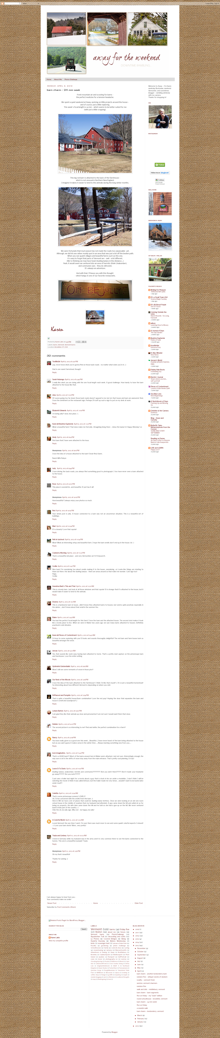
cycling (126, 948)
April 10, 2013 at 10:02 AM (77, 836)
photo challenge (119, 946)
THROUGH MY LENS (158, 292)
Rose (54, 484)
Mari (54, 526)
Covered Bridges (110, 939)
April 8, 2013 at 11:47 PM (66, 566)
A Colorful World (58, 820)
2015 (137, 939)
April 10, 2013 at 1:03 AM (75, 820)
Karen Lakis (59, 342)
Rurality (93, 946)
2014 (137, 942)
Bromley (94, 955)
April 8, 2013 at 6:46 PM (73, 379)
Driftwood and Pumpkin (61, 695)
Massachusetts (121, 950)
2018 (137, 929)
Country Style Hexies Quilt (160, 388)
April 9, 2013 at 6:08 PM (67, 738)
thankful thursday (98, 941)
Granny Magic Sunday (159, 299)
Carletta (55, 793)
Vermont (61, 345)
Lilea (54, 395)
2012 (137, 1026)
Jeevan (55, 651)
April (139, 971)
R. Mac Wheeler (156, 353)
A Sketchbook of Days (159, 401)
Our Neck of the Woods (61, 680)
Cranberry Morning (59, 553)
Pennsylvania (123, 968)
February (140, 1019)
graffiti (110, 975)
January (140, 1022)
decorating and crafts (116, 937)
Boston (98, 932)
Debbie (55, 724)
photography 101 (112, 959)
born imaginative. (59, 753)
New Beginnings (157, 396)
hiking (123, 939)
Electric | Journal (157, 377)
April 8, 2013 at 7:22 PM (82, 424)
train (109, 979)
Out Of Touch (156, 307)
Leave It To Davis (59, 769)
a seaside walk (142, 1008)
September (141, 955)
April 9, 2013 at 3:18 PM (79, 680)
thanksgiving (102, 979)
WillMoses (100, 972)
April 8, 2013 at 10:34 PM (65, 526)
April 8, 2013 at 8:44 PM (65, 468)
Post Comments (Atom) (66, 907)
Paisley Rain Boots (158, 370)
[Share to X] (81, 342)
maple (125, 975)
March (139, 1015)
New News (155, 355)
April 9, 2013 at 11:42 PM (75, 753)
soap (94, 979)
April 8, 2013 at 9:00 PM (66, 484)
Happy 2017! (155, 450)
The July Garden (156, 333)
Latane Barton (57, 711)
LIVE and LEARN (157, 448)
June (139, 965)
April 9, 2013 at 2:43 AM (66, 617)
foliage (103, 975)
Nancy (54, 738)
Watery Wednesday (118, 941)
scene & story (116, 948)
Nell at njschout (58, 539)
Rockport (111, 957)
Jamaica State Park (120, 943)
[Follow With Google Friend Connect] (160, 184)
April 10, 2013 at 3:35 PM (71, 851)
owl (104, 977)
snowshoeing (98, 950)
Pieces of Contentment (159, 387)
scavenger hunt (104, 943)
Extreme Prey (156, 347)
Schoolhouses (96, 948)
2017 (137, 933)
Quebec (101, 957)
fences (122, 932)
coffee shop (95, 975)
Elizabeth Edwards (59, 411)
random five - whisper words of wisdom (152, 977)
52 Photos (95, 939)
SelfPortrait (122, 957)
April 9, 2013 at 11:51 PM (75, 769)
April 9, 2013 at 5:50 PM (73, 711)
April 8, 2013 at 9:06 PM (65, 511)
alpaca (117, 972)
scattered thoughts (123, 977)
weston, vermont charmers (147, 983)
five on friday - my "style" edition (149, 996)
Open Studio (103, 968)
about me (112, 932)
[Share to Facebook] (83, 342)
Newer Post (51, 903)
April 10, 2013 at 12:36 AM (68, 793)
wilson (153, 323)
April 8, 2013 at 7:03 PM (65, 395)
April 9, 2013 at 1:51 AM (67, 602)
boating (124, 972)
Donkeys (154, 413)
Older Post (139, 903)
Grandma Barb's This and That (64, 586)
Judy (54, 468)
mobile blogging (96, 977)
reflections (111, 977)
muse (100, 959)
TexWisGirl (56, 362)
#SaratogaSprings (97, 961)
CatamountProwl (101, 963)
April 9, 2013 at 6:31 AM (67, 651)
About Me (58, 79)
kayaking (118, 975)
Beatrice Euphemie (158, 338)
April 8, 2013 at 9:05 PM (71, 497)
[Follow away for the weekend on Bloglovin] (160, 174)
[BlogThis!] (79, 342)
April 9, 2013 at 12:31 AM (85, 586)
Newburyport (117, 955)
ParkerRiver (113, 968)
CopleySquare (105, 955)
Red (53, 511)
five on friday (142, 1005)
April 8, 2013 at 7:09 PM (76, 411)
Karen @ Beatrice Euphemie (62, 424)
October (140, 952)
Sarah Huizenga (58, 379)
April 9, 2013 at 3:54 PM (80, 695)
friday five (124, 930)
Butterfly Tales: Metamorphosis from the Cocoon (160, 427)
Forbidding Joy (156, 372)
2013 (137, 946)
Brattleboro (122, 952)
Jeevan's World (156, 360)
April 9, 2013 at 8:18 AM (79, 666)
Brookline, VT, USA (61, 347)
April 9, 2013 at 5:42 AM (86, 635)
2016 (137, 936)
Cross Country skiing (116, 963)
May (139, 968)
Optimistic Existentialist (61, 666)
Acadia (107, 961)
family (106, 948)
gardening (104, 946)
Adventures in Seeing (99, 952)
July (138, 961)
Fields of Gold (156, 340)
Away (112, 952)
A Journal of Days (157, 331)
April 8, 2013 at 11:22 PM (76, 553)
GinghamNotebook (103, 966)
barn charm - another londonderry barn (152, 974)
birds (93, 943)
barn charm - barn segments (148, 993)
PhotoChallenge (118, 934)
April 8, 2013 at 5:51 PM (69, 362)
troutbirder (155, 346)
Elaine (54, 617)
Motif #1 (116, 966)
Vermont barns (70, 345)
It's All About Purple (158, 305)
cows (92, 959)
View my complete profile (58, 941)
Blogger (115, 1032)
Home (49, 79)
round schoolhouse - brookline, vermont (152, 999)
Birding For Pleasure (158, 290)
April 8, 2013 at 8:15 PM (70, 451)
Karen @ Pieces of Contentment (64, 635)
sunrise (123, 959)
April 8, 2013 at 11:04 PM (74, 539)
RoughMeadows (109, 970)
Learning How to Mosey (159, 325)
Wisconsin (109, 972)
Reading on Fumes (158, 439)
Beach (122, 961)
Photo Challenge (71, 79)
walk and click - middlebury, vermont (151, 989)
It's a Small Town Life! (159, 297)
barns (55, 345)
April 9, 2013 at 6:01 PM (67, 724)
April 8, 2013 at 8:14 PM (65, 437)
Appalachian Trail (97, 937)
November (141, 948)
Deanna (55, 602)
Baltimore (114, 961)
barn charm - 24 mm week (147, 1002)
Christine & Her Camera (159, 411)
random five (141, 986)
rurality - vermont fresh (146, 980)
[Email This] (77, 342)
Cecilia (54, 566)
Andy (54, 437)
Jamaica (109, 950)
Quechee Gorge (96, 970)
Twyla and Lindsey (59, 836)
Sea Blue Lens (156, 394)
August (140, 958)
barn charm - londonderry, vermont (150, 1011)
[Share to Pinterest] (85, 342)
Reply (54, 372)
